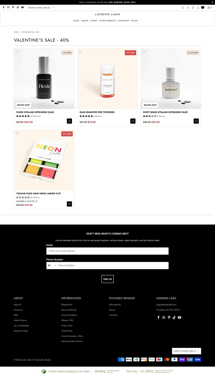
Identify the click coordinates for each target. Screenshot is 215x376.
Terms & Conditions (69, 315)
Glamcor (112, 309)
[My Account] (198, 8)
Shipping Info (66, 304)
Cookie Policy (66, 330)
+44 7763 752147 (172, 309)
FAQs (16, 315)
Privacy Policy (66, 325)
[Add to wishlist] (17, 52)
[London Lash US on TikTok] (17, 7)
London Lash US (27, 359)
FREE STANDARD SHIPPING (107, 2)
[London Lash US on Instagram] (8, 7)
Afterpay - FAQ (67, 320)
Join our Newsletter (21, 325)
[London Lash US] (108, 14)
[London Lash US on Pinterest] (13, 7)
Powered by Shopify (43, 359)
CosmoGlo (113, 315)
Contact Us (18, 309)
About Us (17, 304)
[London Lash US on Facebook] (3, 7)
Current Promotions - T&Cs (72, 336)
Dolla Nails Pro (115, 304)
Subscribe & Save (21, 330)
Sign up (107, 279)
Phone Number (54, 259)
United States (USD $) (39, 7)
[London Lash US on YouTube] (22, 7)
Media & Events (20, 320)
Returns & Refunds (68, 309)
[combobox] (52, 265)
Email (49, 245)
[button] (76, 20)
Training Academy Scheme (71, 341)
